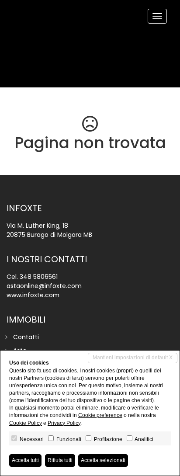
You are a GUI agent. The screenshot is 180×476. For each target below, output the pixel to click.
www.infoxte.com (33, 295)
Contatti (26, 337)
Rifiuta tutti (60, 460)
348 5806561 (39, 276)
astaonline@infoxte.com (44, 285)
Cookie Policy (25, 423)
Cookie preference (100, 415)
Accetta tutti (25, 460)
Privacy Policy (64, 423)
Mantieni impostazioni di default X (133, 357)
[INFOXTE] (13, 1)
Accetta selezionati (103, 460)
